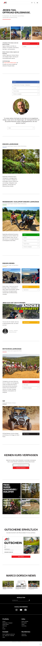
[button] (37, 2)
